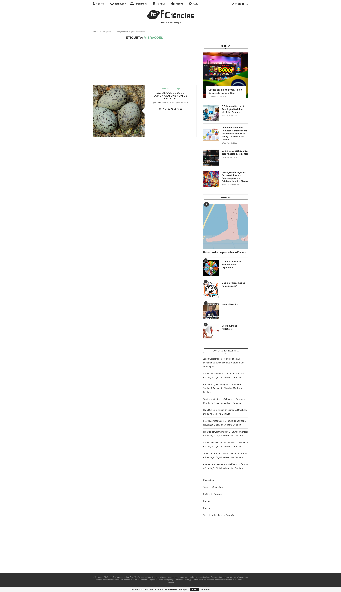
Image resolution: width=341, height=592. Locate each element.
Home (95, 32)
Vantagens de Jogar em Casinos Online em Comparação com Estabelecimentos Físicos (235, 177)
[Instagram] (236, 4)
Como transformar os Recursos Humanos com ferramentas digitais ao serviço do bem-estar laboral (234, 133)
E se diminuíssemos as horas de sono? (233, 284)
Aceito (194, 589)
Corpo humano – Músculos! (230, 327)
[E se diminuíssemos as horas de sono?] (211, 290)
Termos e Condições (213, 487)
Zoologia (177, 89)
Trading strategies (211, 399)
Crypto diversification (213, 443)
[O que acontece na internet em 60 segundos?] (211, 268)
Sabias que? (165, 89)
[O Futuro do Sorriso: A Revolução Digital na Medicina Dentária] (211, 113)
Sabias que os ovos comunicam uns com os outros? (170, 95)
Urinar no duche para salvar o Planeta (224, 252)
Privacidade (208, 480)
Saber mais (205, 589)
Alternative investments (214, 464)
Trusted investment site (214, 453)
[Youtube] (239, 4)
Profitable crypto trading (214, 384)
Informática (140, 4)
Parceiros (207, 508)
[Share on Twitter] (166, 109)
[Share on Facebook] (163, 109)
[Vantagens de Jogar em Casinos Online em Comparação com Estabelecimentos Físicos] (211, 179)
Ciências (100, 4)
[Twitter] (233, 4)
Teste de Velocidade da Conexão (218, 515)
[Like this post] (160, 109)
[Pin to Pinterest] (169, 109)
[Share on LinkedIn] (172, 109)
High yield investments (214, 432)
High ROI (207, 410)
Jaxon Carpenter (211, 359)
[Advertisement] (144, 62)
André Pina (161, 102)
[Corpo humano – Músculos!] (211, 332)
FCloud (179, 4)
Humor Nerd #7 (230, 304)
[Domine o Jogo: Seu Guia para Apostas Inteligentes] (211, 158)
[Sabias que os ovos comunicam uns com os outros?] (119, 111)
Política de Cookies (212, 494)
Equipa (206, 501)
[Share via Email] (181, 109)
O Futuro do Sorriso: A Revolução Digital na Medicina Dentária (233, 109)
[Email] (243, 4)
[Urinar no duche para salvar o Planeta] (225, 226)
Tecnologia (120, 4)
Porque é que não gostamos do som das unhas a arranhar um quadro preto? (223, 363)
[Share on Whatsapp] (178, 109)
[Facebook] (230, 4)
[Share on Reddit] (175, 109)
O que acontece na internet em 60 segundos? (231, 264)
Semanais (160, 4)
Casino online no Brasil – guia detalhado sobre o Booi (225, 91)
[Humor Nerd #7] (211, 311)
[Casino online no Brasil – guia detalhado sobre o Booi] (225, 75)
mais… (195, 4)
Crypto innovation (211, 374)
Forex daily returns (212, 421)
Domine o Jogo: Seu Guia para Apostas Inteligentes (235, 152)
